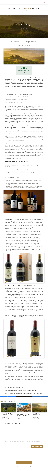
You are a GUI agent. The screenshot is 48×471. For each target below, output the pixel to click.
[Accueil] (21, 28)
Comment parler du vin (33, 42)
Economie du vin (41, 42)
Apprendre (26, 42)
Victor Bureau (27, 45)
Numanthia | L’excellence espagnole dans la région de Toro (38, 415)
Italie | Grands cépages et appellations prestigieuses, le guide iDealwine (20, 390)
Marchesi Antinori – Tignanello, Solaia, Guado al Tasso (18, 97)
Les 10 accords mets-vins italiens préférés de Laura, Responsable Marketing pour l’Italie (23, 393)
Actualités (25, 28)
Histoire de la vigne (8, 43)
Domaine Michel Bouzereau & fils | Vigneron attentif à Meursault (8, 415)
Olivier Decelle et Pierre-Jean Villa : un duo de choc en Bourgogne (23, 414)
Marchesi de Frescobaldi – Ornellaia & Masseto (16, 99)
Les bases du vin (16, 43)
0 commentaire (21, 45)
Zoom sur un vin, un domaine (25, 43)
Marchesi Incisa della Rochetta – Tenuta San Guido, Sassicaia (19, 94)
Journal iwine (24, 8)
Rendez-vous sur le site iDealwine (24, 462)
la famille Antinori (9, 219)
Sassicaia (24, 79)
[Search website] (47, 2)
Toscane (8, 106)
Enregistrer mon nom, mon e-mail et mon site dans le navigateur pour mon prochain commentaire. (22, 442)
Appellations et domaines (17, 42)
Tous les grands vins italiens (10, 384)
